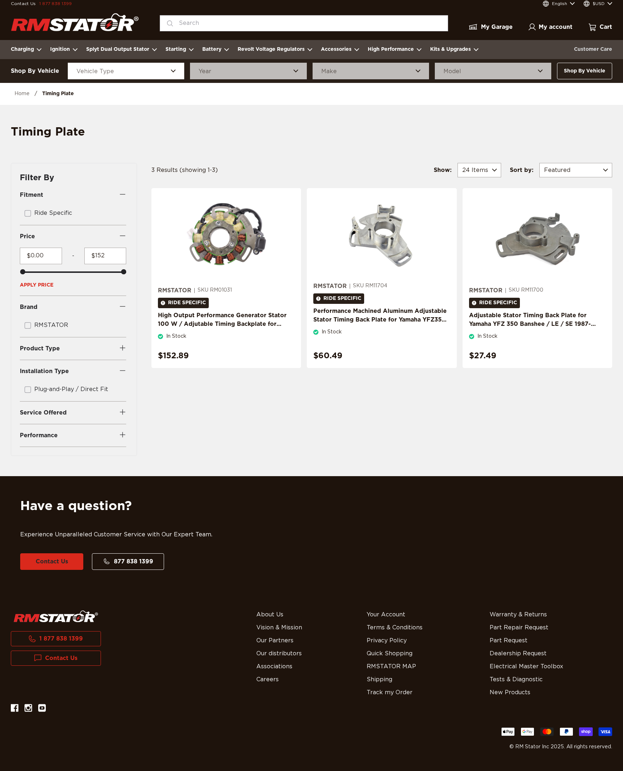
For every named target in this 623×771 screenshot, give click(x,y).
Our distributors (279, 653)
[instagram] (28, 709)
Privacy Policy (387, 640)
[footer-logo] (56, 616)
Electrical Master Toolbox (526, 666)
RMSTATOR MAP (391, 666)
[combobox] (304, 23)
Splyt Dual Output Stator (117, 49)
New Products (510, 692)
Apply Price (36, 285)
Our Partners (274, 640)
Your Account (386, 614)
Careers (267, 679)
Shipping (379, 679)
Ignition (60, 49)
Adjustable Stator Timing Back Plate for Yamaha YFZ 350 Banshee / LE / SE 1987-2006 (530, 324)
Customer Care (593, 49)
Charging (22, 49)
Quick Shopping (389, 653)
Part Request (508, 640)
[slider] (22, 271)
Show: (443, 170)
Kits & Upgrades (450, 49)
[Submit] (168, 23)
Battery (211, 49)
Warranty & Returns (518, 614)
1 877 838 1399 (55, 3)
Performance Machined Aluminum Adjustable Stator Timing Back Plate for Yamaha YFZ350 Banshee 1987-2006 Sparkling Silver (380, 319)
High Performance (391, 49)
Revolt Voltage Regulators (271, 49)
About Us (269, 614)
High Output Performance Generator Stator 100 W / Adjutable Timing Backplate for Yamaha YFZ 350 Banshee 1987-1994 (222, 324)
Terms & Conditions (395, 627)
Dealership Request (518, 653)
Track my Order (389, 692)
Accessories (336, 49)
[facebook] (14, 709)
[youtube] (42, 709)
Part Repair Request (519, 627)
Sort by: (522, 170)
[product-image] (226, 237)
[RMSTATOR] (75, 22)
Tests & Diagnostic (516, 679)
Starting (175, 49)
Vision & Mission (279, 627)
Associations (274, 666)
